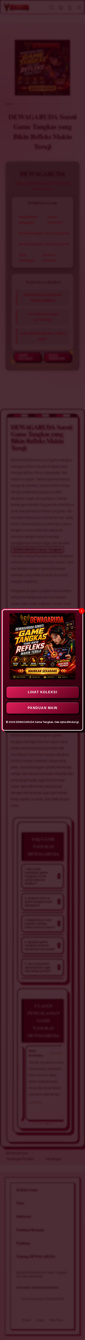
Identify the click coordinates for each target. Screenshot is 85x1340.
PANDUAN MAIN (43, 708)
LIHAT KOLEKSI (42, 692)
